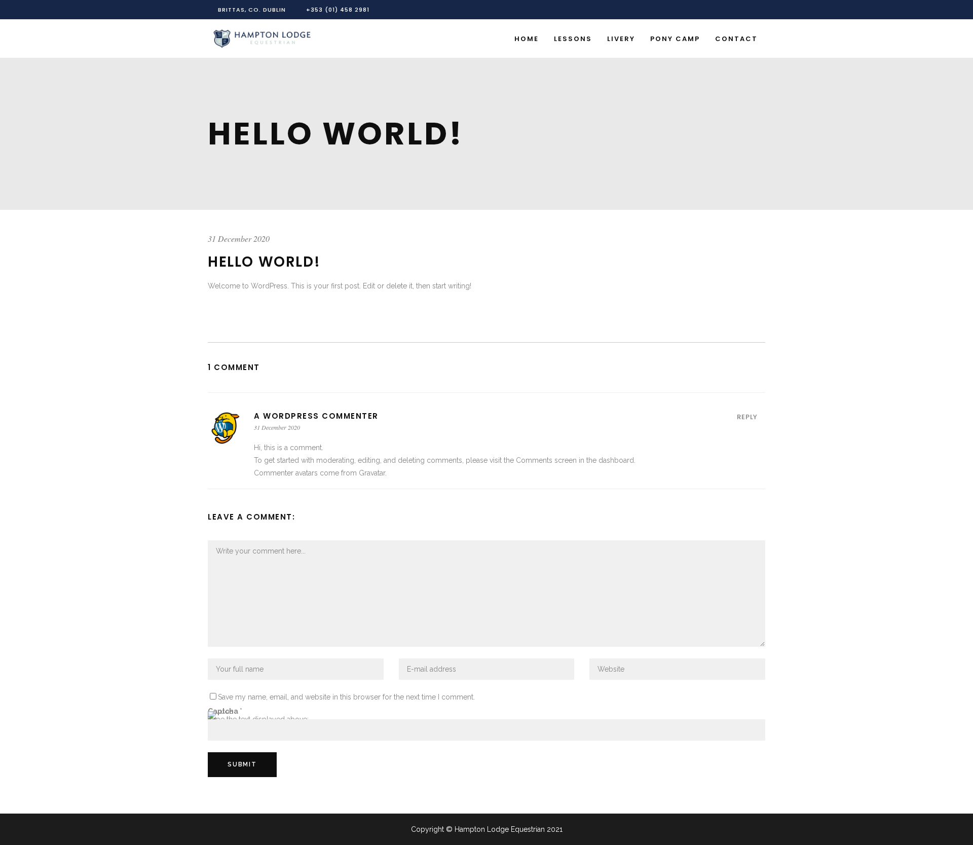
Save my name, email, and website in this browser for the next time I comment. (346, 697)
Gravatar (372, 473)
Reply (747, 417)
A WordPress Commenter (316, 416)
